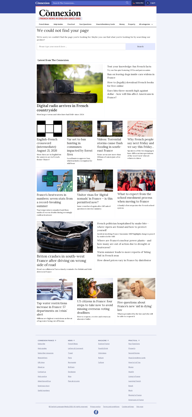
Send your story (43, 386)
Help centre (42, 376)
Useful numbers (44, 390)
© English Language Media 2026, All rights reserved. (68, 406)
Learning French (134, 381)
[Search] (127, 3)
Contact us (42, 372)
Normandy (72, 362)
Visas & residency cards (136, 358)
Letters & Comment (75, 348)
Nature (101, 358)
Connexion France (46, 340)
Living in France (134, 376)
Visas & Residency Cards (105, 24)
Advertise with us (44, 381)
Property (131, 24)
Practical (71, 24)
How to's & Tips (134, 362)
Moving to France (135, 395)
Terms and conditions (111, 406)
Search (140, 46)
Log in (152, 3)
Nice (69, 376)
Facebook (96, 413)
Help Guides (58, 24)
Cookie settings (128, 406)
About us (41, 367)
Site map (139, 406)
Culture (101, 362)
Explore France (104, 344)
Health (131, 372)
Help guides (42, 348)
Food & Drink (103, 348)
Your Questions (85, 24)
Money (122, 24)
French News (44, 24)
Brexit (130, 386)
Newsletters (42, 358)
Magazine (102, 340)
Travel (70, 353)
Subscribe (139, 3)
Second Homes (134, 353)
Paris (70, 358)
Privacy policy (95, 406)
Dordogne (72, 372)
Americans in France (136, 400)
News (70, 340)
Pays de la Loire (74, 381)
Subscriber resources (45, 353)
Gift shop (41, 362)
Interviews (102, 353)
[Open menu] (147, 24)
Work (130, 390)
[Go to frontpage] (60, 15)
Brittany (71, 367)
